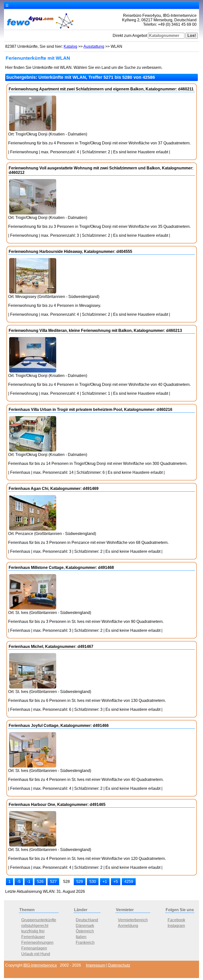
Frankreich (85, 942)
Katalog (70, 46)
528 (66, 881)
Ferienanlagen (34, 948)
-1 (28, 881)
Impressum (95, 965)
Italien (81, 937)
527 (53, 881)
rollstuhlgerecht (34, 926)
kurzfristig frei (33, 931)
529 (79, 881)
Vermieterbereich (133, 920)
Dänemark (85, 926)
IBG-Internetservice (40, 965)
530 (92, 881)
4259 (128, 881)
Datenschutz (119, 965)
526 (40, 881)
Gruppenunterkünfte (38, 920)
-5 (19, 881)
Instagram (176, 926)
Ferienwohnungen (37, 942)
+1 (104, 881)
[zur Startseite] (40, 28)
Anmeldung (128, 926)
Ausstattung (93, 46)
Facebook (176, 920)
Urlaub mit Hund (35, 954)
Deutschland (87, 920)
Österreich (85, 931)
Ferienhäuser (33, 937)
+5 (115, 881)
